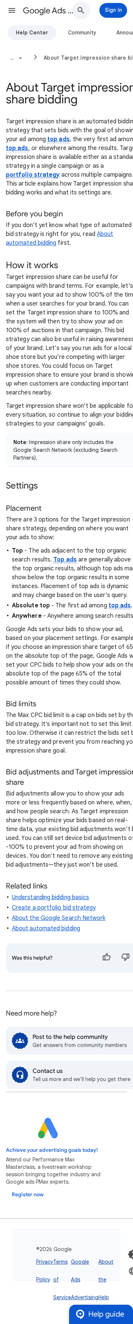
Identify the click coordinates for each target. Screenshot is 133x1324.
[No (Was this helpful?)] (125, 958)
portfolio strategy (32, 175)
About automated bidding (46, 928)
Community (82, 32)
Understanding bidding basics (50, 897)
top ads (58, 139)
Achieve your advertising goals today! (52, 1150)
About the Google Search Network (58, 918)
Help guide (106, 1314)
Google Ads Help (50, 11)
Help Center (32, 32)
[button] (12, 10)
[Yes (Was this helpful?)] (106, 958)
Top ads (65, 559)
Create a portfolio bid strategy (54, 907)
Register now (28, 1194)
